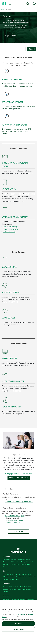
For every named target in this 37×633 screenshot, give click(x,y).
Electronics (15, 562)
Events (6, 591)
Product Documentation (18, 599)
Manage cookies (18, 629)
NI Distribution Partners (10, 574)
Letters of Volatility (9, 232)
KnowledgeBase (9, 267)
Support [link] (9, 9)
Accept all (18, 623)
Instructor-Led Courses (13, 381)
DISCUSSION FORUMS (11, 292)
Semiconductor (25, 564)
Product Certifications (10, 229)
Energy (23, 562)
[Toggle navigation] (10, 3)
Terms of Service (21, 577)
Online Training (9, 358)
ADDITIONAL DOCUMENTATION (15, 217)
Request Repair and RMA (14, 520)
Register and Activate (12, 102)
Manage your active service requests (18, 474)
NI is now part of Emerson (10, 587)
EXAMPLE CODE (8, 318)
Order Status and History (26, 574)
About (21, 587)
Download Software (12, 79)
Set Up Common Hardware (14, 125)
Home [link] (2, 9)
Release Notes (9, 189)
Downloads (6, 599)
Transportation (8, 567)
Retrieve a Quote (9, 577)
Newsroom (13, 589)
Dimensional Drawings (10, 227)
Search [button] (32, 49)
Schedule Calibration (12, 523)
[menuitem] (27, 4)
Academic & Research (9, 559)
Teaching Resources (11, 407)
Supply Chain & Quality (24, 589)
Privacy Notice (20, 614)
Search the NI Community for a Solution (19, 502)
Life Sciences (15, 564)
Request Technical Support (14, 516)
